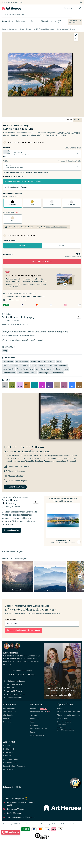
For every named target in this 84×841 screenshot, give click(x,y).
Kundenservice (75, 20)
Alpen (57, 369)
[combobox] (37, 14)
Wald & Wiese (36, 361)
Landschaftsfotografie (44, 369)
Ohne (24, 246)
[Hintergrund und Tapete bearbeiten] (76, 39)
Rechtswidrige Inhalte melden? (51, 824)
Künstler (33, 21)
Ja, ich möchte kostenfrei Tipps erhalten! (23, 630)
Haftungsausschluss (32, 824)
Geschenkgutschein (14, 697)
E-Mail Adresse (11, 619)
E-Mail (74, 23)
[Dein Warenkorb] (80, 8)
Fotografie (63, 365)
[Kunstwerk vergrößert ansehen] (76, 35)
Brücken (53, 365)
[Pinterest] (17, 787)
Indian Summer (30, 373)
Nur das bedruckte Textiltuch (17, 187)
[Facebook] (20, 787)
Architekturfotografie (25, 369)
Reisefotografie (45, 373)
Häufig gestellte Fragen (16, 681)
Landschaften (8, 361)
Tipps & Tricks (58, 21)
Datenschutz (67, 824)
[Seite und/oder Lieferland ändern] (80, 2)
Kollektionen (20, 21)
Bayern (65, 369)
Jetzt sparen (11, 832)
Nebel (59, 361)
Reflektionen (58, 373)
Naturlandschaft (9, 373)
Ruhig (5, 351)
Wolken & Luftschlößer (11, 365)
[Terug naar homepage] (11, 8)
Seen (20, 373)
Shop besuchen (8, 324)
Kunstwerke (6, 21)
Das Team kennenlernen (56, 695)
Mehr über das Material (73, 148)
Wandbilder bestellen (15, 684)
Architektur (43, 365)
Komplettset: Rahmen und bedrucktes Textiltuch (24, 182)
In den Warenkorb (43, 261)
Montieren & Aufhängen (16, 694)
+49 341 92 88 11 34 (18, 674)
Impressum (77, 824)
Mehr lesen (21, 324)
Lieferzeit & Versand (14, 691)
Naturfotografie (8, 369)
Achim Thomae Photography (19, 125)
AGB (22, 824)
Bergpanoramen (22, 361)
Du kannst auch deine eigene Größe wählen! (26, 172)
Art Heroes (9, 741)
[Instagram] (13, 787)
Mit (63, 246)
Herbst (25, 365)
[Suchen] (80, 14)
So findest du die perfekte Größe (69, 161)
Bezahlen (10, 688)
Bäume (33, 365)
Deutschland (49, 361)
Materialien (45, 21)
